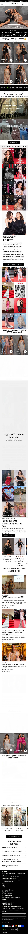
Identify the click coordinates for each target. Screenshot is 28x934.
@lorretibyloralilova (13, 385)
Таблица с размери (6, 889)
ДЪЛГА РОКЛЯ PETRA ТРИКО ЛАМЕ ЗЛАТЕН (6, 827)
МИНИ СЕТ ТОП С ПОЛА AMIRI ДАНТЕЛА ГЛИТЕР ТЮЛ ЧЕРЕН (8, 558)
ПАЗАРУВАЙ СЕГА (14, 23)
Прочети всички (13, 573)
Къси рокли (18, 59)
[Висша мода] (7, 723)
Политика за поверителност (8, 902)
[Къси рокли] (21, 52)
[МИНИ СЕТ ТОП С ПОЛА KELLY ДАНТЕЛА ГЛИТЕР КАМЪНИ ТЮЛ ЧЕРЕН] (19, 546)
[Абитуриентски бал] (7, 345)
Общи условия (5, 901)
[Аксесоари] (7, 74)
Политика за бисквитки (7, 903)
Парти (17, 374)
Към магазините (14, 142)
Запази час (13, 111)
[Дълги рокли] (7, 52)
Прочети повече (6, 607)
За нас (3, 885)
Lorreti (6, 932)
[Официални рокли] (21, 723)
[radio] (16, 556)
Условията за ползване (20, 918)
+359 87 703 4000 (15, 876)
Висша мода (4, 730)
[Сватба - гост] (7, 367)
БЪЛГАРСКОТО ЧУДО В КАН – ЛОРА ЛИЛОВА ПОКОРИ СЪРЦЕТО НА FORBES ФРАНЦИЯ (13, 632)
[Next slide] (20, 802)
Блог (3, 892)
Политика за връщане (7, 904)
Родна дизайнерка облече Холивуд (13, 664)
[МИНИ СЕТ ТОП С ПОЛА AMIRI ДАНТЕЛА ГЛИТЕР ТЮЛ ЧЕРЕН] (8, 546)
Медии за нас (5, 891)
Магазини (4, 886)
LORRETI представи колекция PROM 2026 (13, 598)
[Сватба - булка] (21, 345)
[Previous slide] (9, 468)
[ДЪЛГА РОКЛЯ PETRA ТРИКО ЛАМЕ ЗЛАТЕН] (7, 816)
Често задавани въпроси (7, 890)
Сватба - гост (4, 374)
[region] (14, 456)
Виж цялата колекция (13, 836)
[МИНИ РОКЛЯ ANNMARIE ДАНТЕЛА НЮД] (20, 816)
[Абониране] (24, 914)
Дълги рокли (4, 59)
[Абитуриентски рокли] (21, 74)
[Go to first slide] (18, 468)
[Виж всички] (21, 743)
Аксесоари (4, 80)
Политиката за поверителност (7, 919)
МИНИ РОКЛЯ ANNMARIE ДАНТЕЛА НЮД (20, 827)
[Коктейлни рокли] (7, 743)
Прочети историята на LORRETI (13, 264)
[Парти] (21, 367)
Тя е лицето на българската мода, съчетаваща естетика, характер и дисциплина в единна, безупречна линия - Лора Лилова (12, 698)
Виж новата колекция (13, 379)
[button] (2, 4)
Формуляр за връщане (7, 893)
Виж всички (18, 750)
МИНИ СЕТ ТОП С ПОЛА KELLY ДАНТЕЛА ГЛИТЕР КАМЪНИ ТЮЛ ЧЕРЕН (19, 561)
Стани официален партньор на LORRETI (11, 897)
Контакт (3, 887)
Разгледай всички (8, 535)
